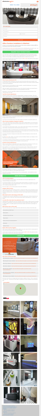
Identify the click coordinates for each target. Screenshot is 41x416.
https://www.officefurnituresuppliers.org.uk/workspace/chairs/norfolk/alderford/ (24, 263)
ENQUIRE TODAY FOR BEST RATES (20, 52)
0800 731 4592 (15, 5)
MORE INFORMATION (20, 175)
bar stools (10, 186)
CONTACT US (20, 235)
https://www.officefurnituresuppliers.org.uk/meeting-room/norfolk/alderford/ (26, 258)
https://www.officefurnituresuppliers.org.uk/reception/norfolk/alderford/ (27, 260)
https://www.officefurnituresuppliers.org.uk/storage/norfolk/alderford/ (25, 276)
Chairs (7, 136)
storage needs (12, 48)
